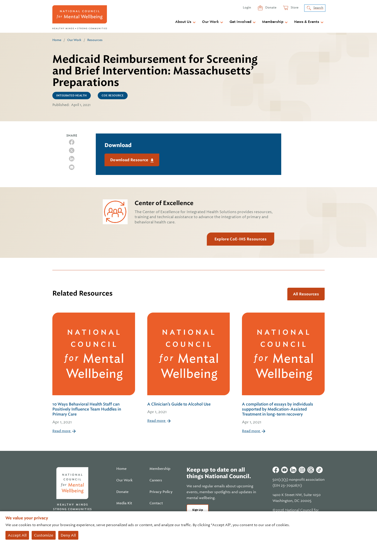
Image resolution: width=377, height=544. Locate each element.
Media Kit (124, 503)
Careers (155, 480)
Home (56, 40)
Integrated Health (71, 95)
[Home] (79, 17)
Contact (156, 503)
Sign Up (197, 510)
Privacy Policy (161, 492)
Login (247, 7)
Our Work (210, 22)
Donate (270, 7)
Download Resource (129, 159)
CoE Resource (113, 95)
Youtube (284, 470)
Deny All (68, 535)
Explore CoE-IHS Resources (240, 239)
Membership (272, 22)
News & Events (306, 22)
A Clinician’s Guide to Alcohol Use (179, 408)
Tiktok (319, 470)
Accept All (17, 535)
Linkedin (293, 470)
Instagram (302, 470)
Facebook (275, 470)
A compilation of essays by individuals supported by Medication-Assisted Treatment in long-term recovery (277, 413)
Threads (310, 470)
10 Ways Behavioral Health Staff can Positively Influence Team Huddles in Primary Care (86, 413)
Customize (43, 535)
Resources (95, 40)
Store (294, 7)
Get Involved (240, 22)
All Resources (306, 294)
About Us (183, 22)
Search (318, 8)
